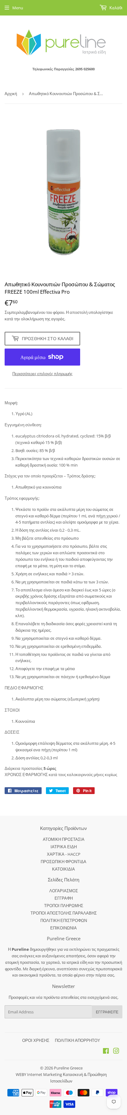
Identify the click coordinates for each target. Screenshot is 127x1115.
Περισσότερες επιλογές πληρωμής (42, 373)
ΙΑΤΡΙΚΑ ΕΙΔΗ (64, 846)
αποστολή (79, 312)
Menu (17, 8)
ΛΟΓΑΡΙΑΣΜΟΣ (63, 890)
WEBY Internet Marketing (39, 1074)
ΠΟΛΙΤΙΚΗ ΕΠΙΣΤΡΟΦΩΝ (63, 920)
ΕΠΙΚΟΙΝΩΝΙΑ (63, 928)
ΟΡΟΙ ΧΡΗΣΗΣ (35, 1040)
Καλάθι (115, 8)
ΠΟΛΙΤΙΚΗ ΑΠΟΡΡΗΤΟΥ (77, 1040)
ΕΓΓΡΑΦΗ (64, 898)
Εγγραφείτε (107, 1012)
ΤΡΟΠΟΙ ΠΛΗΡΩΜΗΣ (63, 905)
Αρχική (11, 93)
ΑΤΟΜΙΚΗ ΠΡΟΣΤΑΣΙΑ (63, 839)
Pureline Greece (68, 1068)
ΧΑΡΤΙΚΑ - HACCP (63, 854)
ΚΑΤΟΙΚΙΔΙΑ (63, 869)
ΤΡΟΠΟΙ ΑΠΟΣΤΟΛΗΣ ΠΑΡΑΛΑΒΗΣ (64, 913)
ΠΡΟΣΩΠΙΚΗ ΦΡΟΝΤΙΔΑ (63, 861)
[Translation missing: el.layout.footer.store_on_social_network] (106, 1052)
